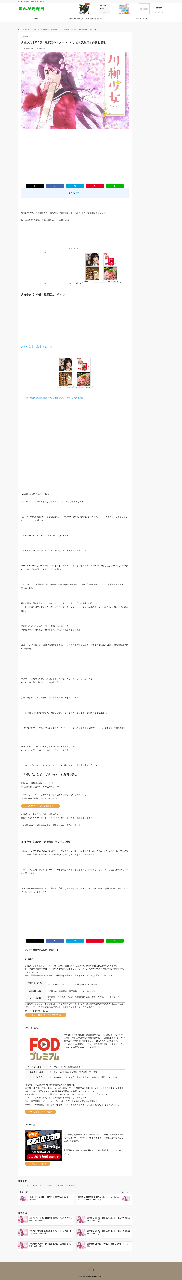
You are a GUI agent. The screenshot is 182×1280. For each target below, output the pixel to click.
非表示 (78, 193)
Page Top (91, 1270)
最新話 (62, 1185)
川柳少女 (26, 36)
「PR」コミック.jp (37, 1163)
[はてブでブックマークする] (75, 186)
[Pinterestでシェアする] (95, 941)
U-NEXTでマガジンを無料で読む (40, 806)
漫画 (72, 1185)
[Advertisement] (75, 153)
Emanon (101, 1276)
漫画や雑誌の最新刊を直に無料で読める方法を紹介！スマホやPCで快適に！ (55, 398)
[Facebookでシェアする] (55, 186)
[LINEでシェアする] (115, 186)
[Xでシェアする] (35, 186)
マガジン (37, 1185)
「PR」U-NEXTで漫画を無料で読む (45, 1015)
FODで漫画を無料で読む (40, 1111)
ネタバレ (24, 1185)
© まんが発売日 (83, 1276)
